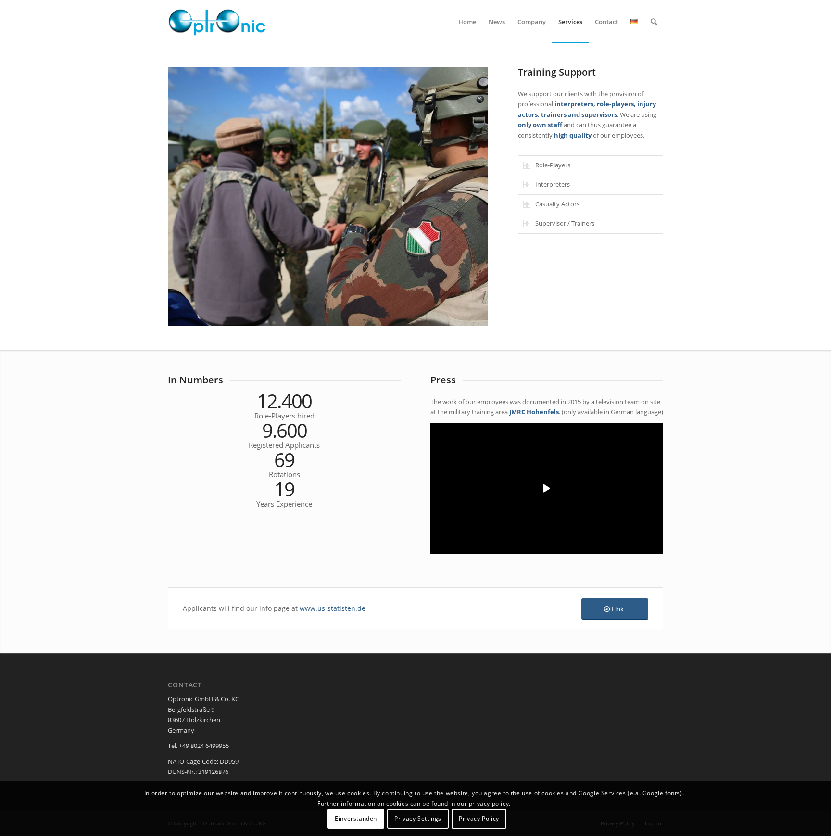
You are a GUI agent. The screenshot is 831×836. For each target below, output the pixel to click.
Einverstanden (356, 819)
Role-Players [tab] (552, 165)
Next (466, 196)
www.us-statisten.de (332, 608)
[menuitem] (467, 21)
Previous (189, 196)
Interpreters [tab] (552, 184)
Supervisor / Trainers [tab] (564, 223)
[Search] (653, 21)
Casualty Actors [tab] (557, 204)
